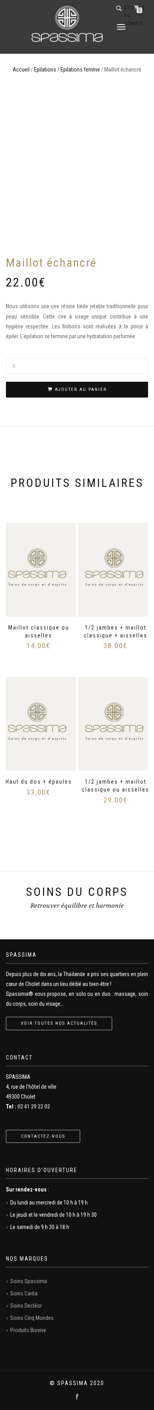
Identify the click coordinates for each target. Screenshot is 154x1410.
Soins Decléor (26, 1306)
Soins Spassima (28, 1281)
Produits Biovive (28, 1330)
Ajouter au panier (81, 389)
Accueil (21, 69)
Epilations (45, 69)
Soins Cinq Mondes (32, 1318)
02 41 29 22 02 (33, 1106)
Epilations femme (80, 69)
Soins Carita (24, 1293)
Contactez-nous (43, 1136)
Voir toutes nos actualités (59, 1023)
